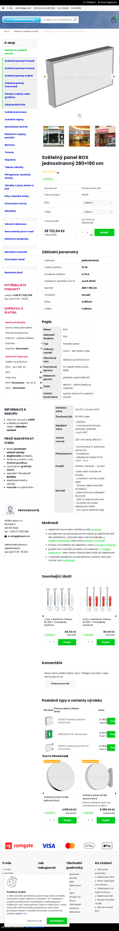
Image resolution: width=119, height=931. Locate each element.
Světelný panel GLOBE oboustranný (94, 797)
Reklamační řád (105, 877)
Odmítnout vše (34, 921)
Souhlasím (57, 921)
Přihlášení (91, 2)
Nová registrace (109, 2)
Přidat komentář (60, 683)
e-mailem (105, 549)
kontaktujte (68, 560)
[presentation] (45, 76)
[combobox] (98, 203)
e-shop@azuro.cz (19, 536)
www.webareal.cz (34, 927)
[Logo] (22, 20)
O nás (10, 8)
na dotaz (96, 529)
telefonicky (64, 540)
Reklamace (74, 911)
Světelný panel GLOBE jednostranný (56, 799)
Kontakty (76, 8)
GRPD (71, 881)
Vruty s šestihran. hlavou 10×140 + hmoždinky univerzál (97, 622)
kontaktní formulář (94, 540)
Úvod (6, 31)
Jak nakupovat (23, 8)
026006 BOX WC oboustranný (72, 734)
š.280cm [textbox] (88, 202)
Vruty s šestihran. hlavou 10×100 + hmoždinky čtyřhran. (58, 622)
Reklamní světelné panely (26, 31)
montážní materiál (105, 545)
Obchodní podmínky (44, 8)
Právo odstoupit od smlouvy (73, 897)
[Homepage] (3, 8)
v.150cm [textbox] (88, 211)
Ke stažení (63, 8)
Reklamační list (105, 895)
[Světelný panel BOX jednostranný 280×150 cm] (79, 76)
